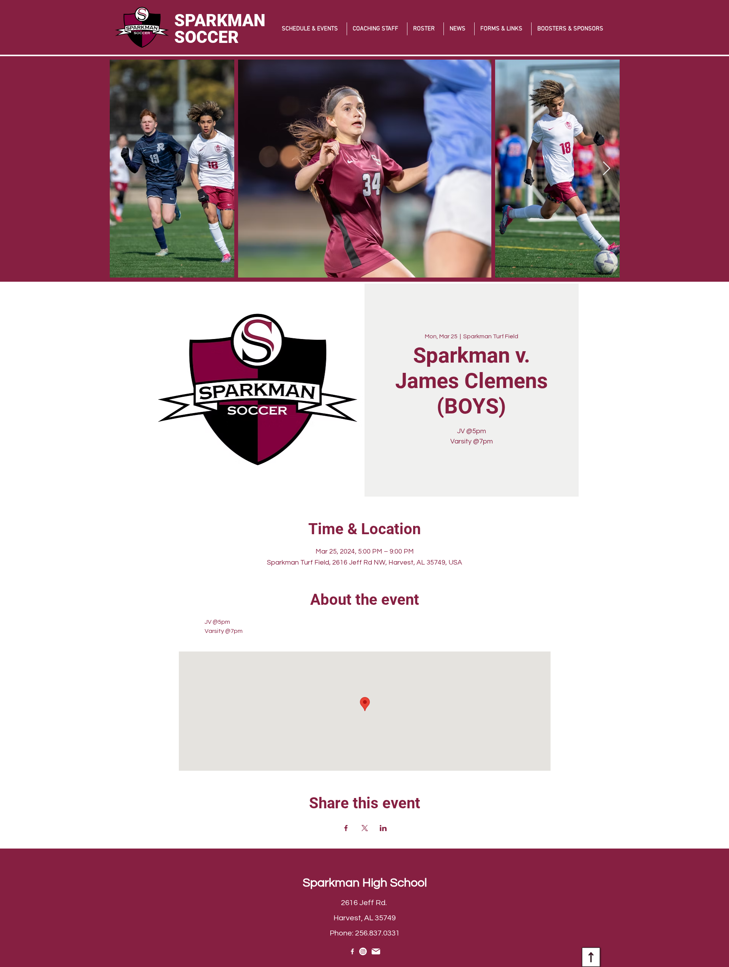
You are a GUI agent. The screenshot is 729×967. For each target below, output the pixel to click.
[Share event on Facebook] (346, 828)
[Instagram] (363, 951)
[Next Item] (606, 168)
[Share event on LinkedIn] (383, 828)
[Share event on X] (364, 828)
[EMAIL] (375, 951)
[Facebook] (352, 951)
